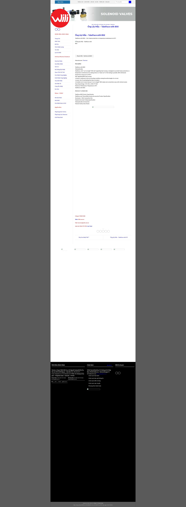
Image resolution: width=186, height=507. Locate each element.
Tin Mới (57, 49)
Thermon (112, 24)
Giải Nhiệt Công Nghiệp (61, 78)
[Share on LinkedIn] (108, 231)
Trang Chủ (57, 38)
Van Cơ (57, 66)
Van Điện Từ (58, 83)
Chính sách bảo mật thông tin (96, 378)
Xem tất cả (109, 365)
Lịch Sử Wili (58, 52)
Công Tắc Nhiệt (59, 86)
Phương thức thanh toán (94, 385)
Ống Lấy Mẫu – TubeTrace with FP (119, 237)
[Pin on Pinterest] (106, 231)
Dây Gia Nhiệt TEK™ (83, 237)
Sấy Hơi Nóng (107, 24)
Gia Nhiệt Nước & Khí (60, 103)
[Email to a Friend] (103, 231)
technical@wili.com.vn (101, 373)
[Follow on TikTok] (56, 29)
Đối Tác (57, 44)
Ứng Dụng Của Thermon (61, 114)
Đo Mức (57, 89)
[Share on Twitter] (100, 231)
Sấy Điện (101, 24)
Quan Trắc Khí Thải (60, 72)
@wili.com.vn (64, 381)
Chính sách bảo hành (93, 375)
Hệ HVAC (57, 100)
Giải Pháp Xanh (59, 117)
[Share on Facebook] (98, 231)
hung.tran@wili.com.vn (72, 379)
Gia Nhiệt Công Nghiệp (61, 75)
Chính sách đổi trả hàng (94, 380)
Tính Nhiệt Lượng (59, 47)
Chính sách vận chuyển (94, 383)
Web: (76, 219)
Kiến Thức (57, 41)
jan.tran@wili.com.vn (56, 379)
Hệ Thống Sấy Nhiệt (60, 69)
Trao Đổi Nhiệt (58, 80)
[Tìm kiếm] (130, 2)
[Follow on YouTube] (59, 29)
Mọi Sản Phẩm (58, 61)
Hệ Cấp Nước (58, 97)
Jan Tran (89, 226)
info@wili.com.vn (58, 373)
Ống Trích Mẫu (95, 24)
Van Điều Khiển (59, 64)
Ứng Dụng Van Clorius (60, 111)
